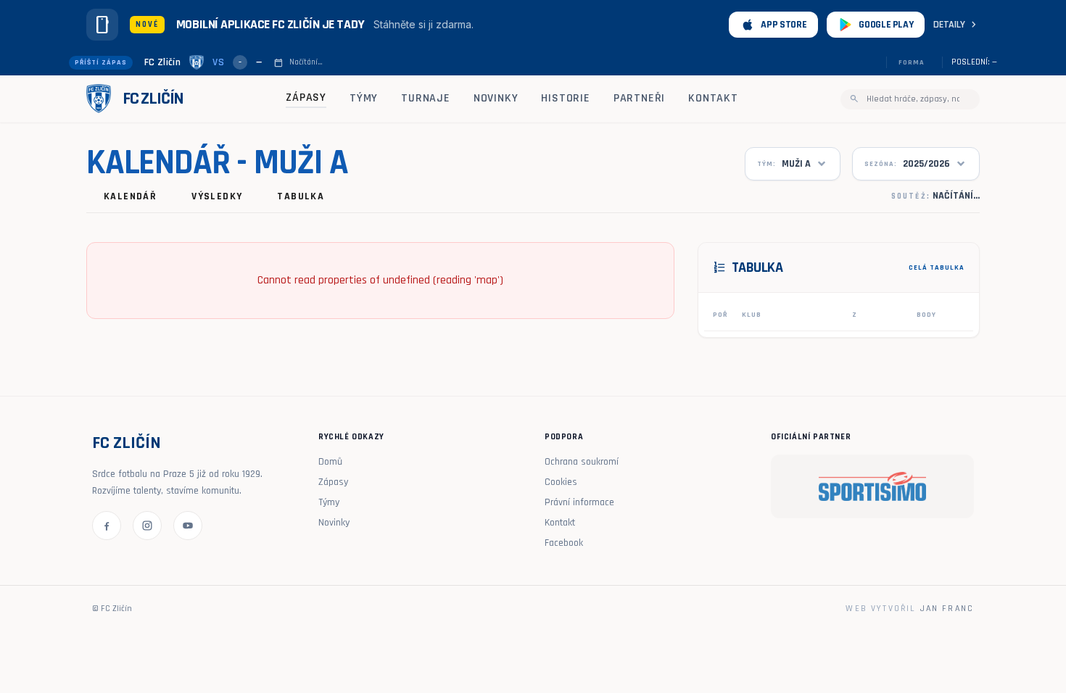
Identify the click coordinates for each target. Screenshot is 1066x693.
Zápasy (306, 97)
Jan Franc (947, 608)
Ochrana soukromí (582, 461)
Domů (330, 461)
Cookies (561, 482)
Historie (565, 98)
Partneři (639, 98)
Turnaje (425, 98)
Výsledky (216, 196)
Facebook (564, 542)
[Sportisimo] (872, 486)
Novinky (496, 98)
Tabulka (300, 196)
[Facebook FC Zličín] (106, 525)
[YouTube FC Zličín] (187, 525)
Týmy (364, 98)
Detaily (956, 24)
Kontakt (713, 98)
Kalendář (130, 196)
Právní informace (579, 502)
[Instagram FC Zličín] (147, 525)
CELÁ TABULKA (936, 267)
